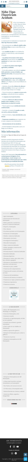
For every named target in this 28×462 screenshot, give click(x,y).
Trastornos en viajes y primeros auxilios (14, 279)
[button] (2, 6)
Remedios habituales (9, 254)
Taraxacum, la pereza (9, 337)
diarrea (18, 174)
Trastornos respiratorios (10, 282)
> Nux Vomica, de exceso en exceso (12, 386)
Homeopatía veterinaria (10, 238)
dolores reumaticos (16, 176)
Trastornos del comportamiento (12, 269)
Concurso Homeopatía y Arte (11, 313)
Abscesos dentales (10, 174)
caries (15, 174)
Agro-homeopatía (8, 216)
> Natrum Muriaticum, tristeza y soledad (13, 391)
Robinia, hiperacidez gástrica (11, 330)
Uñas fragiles (19, 177)
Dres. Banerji (7, 229)
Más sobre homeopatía (10, 243)
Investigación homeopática (11, 240)
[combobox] (15, 6)
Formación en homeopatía (11, 233)
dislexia (21, 174)
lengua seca (4, 177)
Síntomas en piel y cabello (10, 266)
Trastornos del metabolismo (11, 275)
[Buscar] (26, 6)
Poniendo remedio (9, 316)
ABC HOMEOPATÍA (14, 440)
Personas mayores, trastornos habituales (14, 251)
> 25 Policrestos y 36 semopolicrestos (13, 388)
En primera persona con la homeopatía (14, 231)
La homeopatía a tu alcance (14, 3)
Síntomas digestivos (9, 256)
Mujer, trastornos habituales (11, 245)
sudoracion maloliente (11, 177)
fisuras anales (22, 176)
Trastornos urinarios (9, 284)
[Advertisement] (14, 194)
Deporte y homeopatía (10, 226)
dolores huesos (8, 176)
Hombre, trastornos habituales (12, 236)
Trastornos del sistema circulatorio (13, 277)
